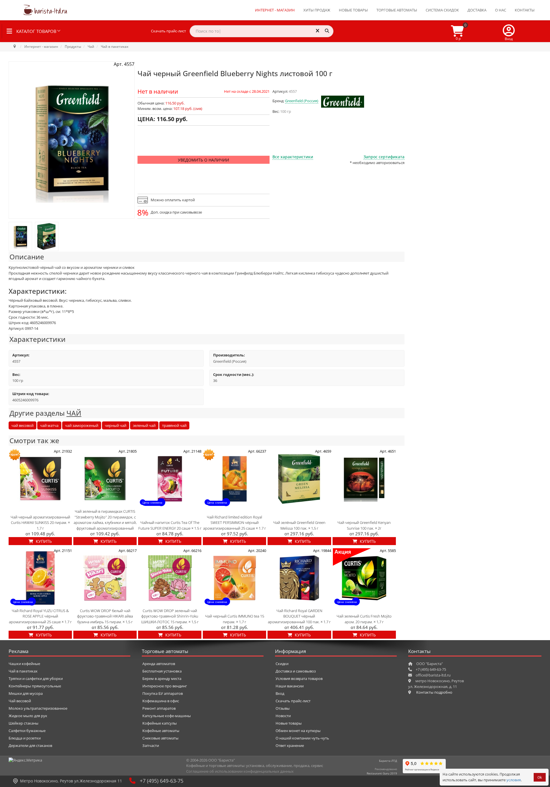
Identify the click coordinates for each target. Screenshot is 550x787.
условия (513, 779)
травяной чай (174, 425)
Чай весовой (20, 700)
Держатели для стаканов (30, 745)
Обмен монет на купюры (298, 730)
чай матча (49, 425)
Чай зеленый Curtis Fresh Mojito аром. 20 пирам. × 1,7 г (364, 619)
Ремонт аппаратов (159, 708)
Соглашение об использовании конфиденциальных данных (240, 771)
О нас (500, 10)
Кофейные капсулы (159, 723)
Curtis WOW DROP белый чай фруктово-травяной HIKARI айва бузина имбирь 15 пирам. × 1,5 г (105, 616)
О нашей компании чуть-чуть (302, 738)
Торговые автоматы (396, 10)
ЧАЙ (73, 413)
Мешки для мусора (26, 693)
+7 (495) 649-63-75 (161, 780)
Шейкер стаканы (23, 723)
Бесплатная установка (162, 671)
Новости (283, 715)
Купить (43, 541)
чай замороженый (81, 425)
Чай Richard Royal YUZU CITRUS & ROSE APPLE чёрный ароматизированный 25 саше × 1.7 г (40, 616)
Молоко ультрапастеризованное (38, 708)
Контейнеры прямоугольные (35, 686)
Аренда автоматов (158, 663)
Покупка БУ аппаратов (162, 693)
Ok (539, 777)
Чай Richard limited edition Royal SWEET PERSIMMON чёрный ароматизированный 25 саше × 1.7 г (234, 522)
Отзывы (283, 708)
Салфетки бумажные (27, 730)
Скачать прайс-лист (168, 30)
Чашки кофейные (24, 663)
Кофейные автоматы (160, 730)
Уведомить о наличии (203, 160)
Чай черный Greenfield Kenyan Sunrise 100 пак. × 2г (364, 525)
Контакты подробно (434, 692)
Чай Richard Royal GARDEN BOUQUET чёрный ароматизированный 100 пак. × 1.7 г (299, 616)
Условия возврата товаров (299, 678)
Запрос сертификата (384, 156)
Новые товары (353, 10)
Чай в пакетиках (23, 671)
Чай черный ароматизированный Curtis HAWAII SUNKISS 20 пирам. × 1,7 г (40, 522)
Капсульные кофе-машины (166, 715)
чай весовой (22, 425)
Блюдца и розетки (25, 738)
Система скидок (442, 10)
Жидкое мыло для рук (28, 715)
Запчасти (150, 745)
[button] (509, 31)
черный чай (115, 425)
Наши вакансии (290, 686)
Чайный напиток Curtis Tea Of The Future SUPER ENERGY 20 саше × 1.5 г (169, 525)
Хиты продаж (316, 10)
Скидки (282, 663)
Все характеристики (292, 156)
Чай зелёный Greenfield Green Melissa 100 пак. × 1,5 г (299, 525)
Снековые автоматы (160, 738)
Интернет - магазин (275, 10)
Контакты (525, 10)
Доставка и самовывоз (296, 671)
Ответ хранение (290, 745)
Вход (280, 693)
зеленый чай (144, 425)
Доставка (476, 10)
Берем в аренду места (161, 678)
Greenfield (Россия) (301, 100)
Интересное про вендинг (164, 686)
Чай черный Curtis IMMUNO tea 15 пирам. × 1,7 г (234, 619)
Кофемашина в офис (160, 700)
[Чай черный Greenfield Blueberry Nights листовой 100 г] (20, 236)
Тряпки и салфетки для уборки (36, 678)
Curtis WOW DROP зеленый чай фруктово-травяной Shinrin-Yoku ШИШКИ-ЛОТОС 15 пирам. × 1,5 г (170, 616)
